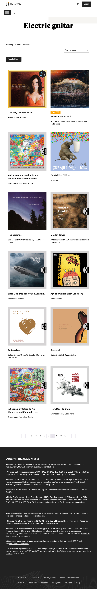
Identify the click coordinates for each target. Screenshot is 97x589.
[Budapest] (70, 326)
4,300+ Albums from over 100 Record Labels (35, 467)
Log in (86, 4)
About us (22, 578)
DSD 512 (53, 521)
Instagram (56, 583)
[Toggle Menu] (7, 12)
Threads (44, 583)
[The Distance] (27, 211)
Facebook (32, 583)
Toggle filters (13, 59)
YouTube (68, 583)
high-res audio (21, 472)
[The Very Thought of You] (27, 89)
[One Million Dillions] (70, 151)
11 (69, 436)
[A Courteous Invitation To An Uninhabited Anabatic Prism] (27, 151)
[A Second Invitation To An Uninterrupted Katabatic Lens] (27, 385)
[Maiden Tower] (70, 211)
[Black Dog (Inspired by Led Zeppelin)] (27, 270)
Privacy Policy (50, 578)
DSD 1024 (41, 521)
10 (65, 436)
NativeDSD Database (18, 544)
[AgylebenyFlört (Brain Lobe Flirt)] (70, 270)
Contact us (35, 578)
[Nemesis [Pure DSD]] (70, 89)
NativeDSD (13, 4)
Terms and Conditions (69, 578)
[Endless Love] (27, 326)
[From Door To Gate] (70, 385)
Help (78, 583)
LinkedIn (20, 583)
